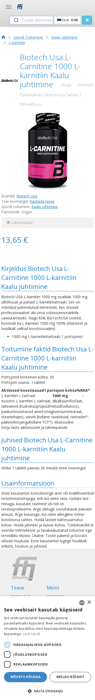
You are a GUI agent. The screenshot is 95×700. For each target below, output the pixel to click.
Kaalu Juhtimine (64, 37)
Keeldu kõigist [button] (70, 677)
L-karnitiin (17, 42)
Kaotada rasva (42, 201)
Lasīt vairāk (31, 634)
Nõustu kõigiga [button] (26, 677)
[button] (47, 691)
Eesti (69, 20)
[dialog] (47, 648)
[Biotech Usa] (9, 80)
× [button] (89, 602)
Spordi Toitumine (28, 37)
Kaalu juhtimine (44, 206)
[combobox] (31, 20)
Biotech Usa (26, 196)
